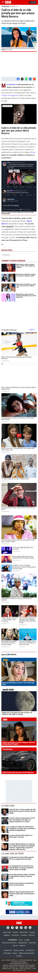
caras (19, 719)
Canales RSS (8, 950)
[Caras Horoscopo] (19, 914)
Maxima (22, 946)
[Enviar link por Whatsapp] (26, 79)
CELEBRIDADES (5, 6)
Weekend (7, 935)
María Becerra (12, 84)
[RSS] (25, 927)
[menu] (2, 2)
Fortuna (32, 932)
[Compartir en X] (22, 79)
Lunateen (24, 935)
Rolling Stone (22, 943)
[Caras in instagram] (8, 927)
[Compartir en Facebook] (18, 79)
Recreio (15, 946)
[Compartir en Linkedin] (30, 79)
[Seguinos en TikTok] (21, 927)
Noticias (15, 932)
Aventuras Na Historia (9, 943)
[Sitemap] (30, 927)
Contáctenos (30, 950)
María (33, 152)
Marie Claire (24, 932)
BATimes (31, 935)
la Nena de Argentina (9, 95)
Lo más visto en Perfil (12, 853)
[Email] (34, 79)
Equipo (14, 953)
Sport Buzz (32, 943)
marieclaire (19, 690)
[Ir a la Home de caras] (8, 3)
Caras (21, 940)
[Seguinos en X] (16, 927)
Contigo (27, 940)
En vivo (33, 2)
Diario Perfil (7, 932)
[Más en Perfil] (12, 654)
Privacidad (7, 953)
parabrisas (19, 749)
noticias (19, 660)
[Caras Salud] (19, 905)
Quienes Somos (19, 950)
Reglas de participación (26, 953)
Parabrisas (15, 935)
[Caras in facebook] (12, 927)
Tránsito (19, 956)
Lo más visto (7, 805)
